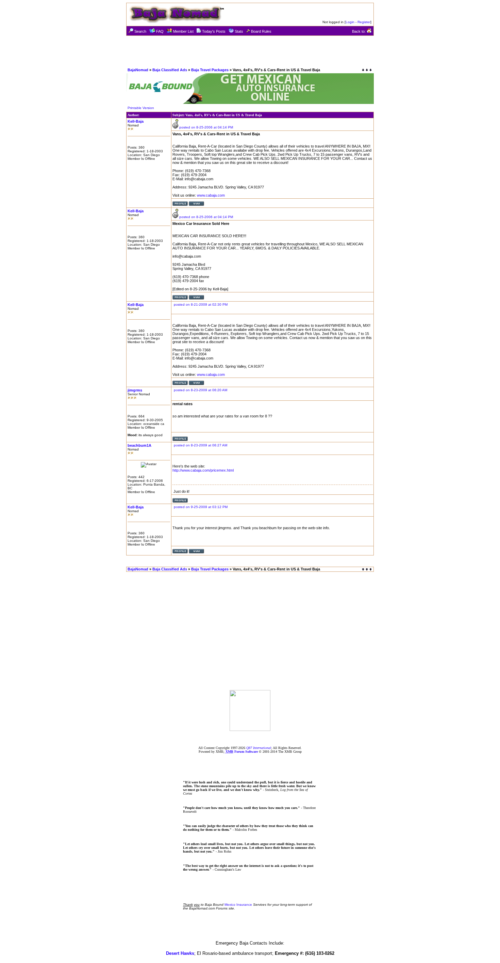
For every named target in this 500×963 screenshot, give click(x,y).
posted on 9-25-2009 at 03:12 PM (201, 507)
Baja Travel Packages (210, 70)
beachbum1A (139, 445)
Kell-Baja (136, 121)
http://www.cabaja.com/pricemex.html (203, 470)
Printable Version (141, 108)
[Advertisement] (250, 51)
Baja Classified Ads (169, 70)
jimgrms (135, 390)
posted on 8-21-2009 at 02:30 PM (201, 304)
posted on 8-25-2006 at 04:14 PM (206, 127)
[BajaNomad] (250, 729)
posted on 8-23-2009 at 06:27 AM (200, 445)
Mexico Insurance (238, 904)
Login (350, 22)
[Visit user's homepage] (196, 205)
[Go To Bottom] (366, 70)
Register (363, 22)
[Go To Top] (367, 569)
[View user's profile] (180, 205)
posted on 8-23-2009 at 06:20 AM (200, 390)
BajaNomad (138, 70)
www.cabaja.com (211, 195)
